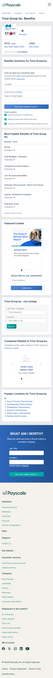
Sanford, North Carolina (16, 416)
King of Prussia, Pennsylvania (19, 401)
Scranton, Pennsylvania (17, 410)
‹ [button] (8, 247)
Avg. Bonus (34, 47)
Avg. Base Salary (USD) (14, 47)
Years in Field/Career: (13, 96)
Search (11, 326)
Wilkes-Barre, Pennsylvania (18, 413)
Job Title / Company (15, 308)
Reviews (23, 34)
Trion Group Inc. (30, 13)
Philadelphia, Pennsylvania (18, 407)
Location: (8, 84)
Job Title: (13, 448)
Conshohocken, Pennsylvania (19, 404)
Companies (18, 13)
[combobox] (26, 88)
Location (10, 317)
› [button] (45, 247)
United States (6, 13)
